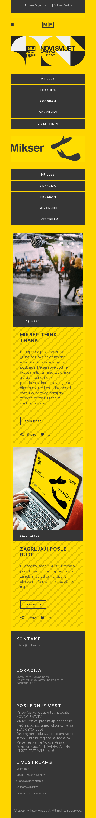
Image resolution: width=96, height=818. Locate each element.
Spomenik (22, 768)
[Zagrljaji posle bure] (48, 488)
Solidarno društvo (27, 787)
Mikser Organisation (38, 5)
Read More (33, 421)
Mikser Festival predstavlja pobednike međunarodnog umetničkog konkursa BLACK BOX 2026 (44, 725)
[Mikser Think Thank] (48, 274)
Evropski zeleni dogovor (31, 793)
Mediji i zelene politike (30, 774)
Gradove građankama (29, 781)
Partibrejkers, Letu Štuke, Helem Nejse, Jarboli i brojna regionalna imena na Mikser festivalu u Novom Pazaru (45, 738)
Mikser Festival (63, 5)
